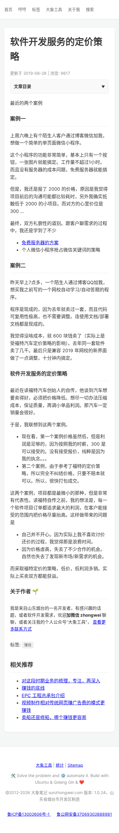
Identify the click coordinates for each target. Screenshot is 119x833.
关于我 (74, 9)
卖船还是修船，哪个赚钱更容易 (54, 717)
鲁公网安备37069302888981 (84, 814)
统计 (60, 765)
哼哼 (22, 9)
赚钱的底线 (33, 688)
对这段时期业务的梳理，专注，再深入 (61, 681)
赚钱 (27, 645)
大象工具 (54, 9)
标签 (36, 9)
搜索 (90, 9)
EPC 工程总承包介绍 (43, 695)
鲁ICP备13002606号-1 (29, 814)
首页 (8, 9)
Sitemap (75, 765)
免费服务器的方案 (40, 242)
